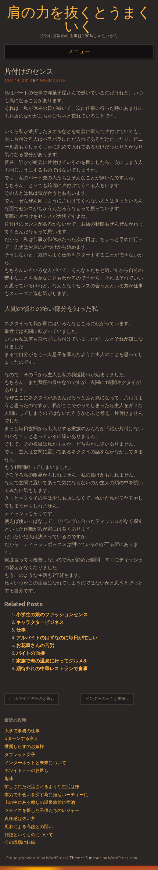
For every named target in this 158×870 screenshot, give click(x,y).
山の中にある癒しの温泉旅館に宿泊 (39, 802)
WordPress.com (122, 858)
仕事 (21, 629)
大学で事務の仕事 (22, 730)
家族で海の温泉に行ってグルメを (52, 660)
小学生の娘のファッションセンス (52, 614)
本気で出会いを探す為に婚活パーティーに (46, 794)
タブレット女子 (19, 754)
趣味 (8, 778)
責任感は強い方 (19, 818)
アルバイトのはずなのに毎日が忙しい (56, 637)
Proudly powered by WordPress (36, 858)
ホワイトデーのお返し (31, 698)
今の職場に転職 (19, 842)
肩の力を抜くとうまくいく (79, 18)
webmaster (53, 80)
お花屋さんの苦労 (35, 645)
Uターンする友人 (21, 738)
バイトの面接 (30, 652)
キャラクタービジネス (40, 622)
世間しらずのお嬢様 (24, 746)
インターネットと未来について (109, 698)
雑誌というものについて (28, 834)
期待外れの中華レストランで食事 (52, 668)
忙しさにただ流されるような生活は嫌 (41, 786)
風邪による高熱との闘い (28, 826)
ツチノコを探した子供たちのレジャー (41, 810)
